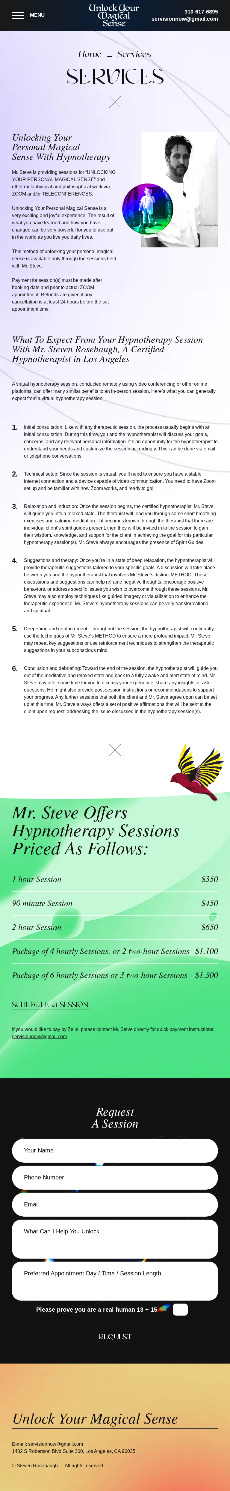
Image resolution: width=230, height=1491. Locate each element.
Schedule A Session (50, 1005)
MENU (37, 15)
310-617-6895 (201, 12)
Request (115, 1337)
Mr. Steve (200, 635)
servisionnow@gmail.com (185, 19)
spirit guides (75, 527)
